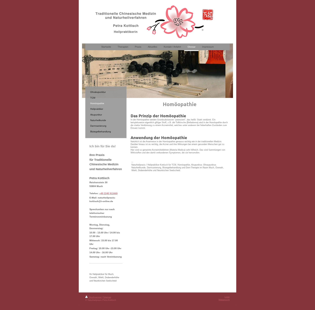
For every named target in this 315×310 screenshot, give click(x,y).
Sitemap (107, 297)
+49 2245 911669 (108, 193)
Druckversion (95, 297)
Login (227, 297)
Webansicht (224, 300)
